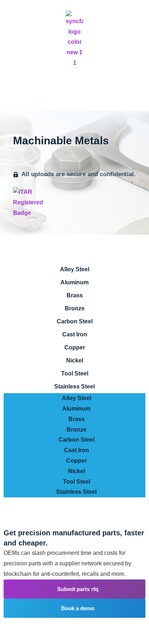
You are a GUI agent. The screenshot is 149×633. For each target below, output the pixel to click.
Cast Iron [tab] (74, 334)
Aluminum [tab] (74, 282)
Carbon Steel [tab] (75, 321)
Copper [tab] (74, 347)
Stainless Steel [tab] (74, 386)
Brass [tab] (75, 295)
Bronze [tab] (75, 308)
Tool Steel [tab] (74, 373)
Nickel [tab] (74, 360)
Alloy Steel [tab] (74, 269)
